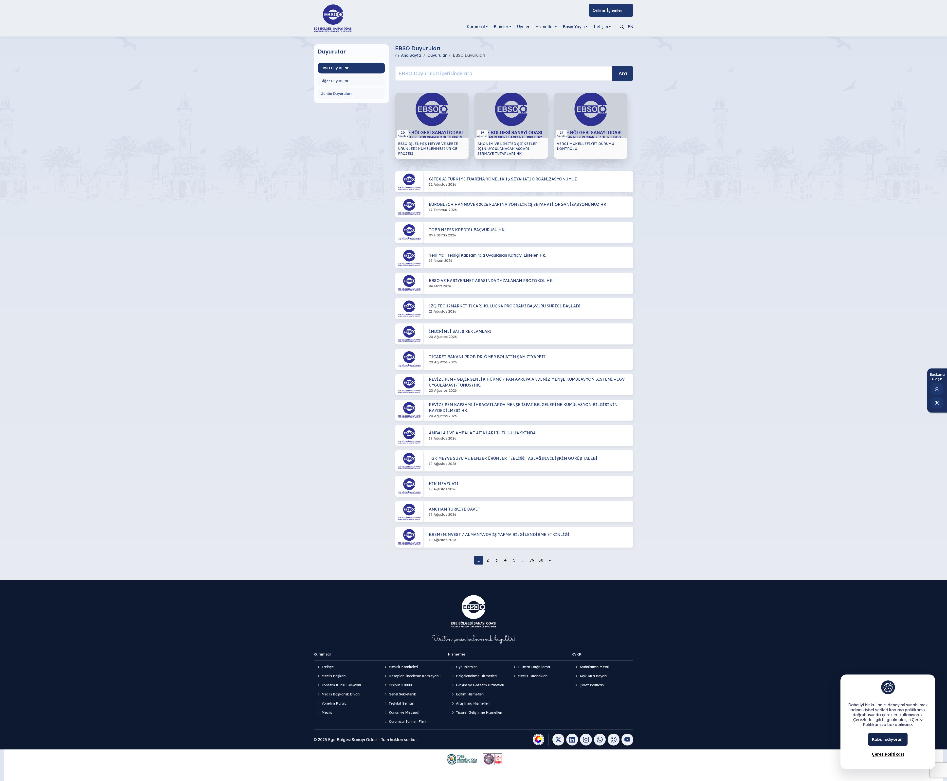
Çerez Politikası (592, 685)
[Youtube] (627, 740)
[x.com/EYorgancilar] (937, 403)
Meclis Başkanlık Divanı (341, 694)
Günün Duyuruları (336, 93)
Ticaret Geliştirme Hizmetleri (479, 712)
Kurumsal (476, 26)
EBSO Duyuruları (335, 68)
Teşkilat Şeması (401, 703)
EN (630, 26)
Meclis (327, 712)
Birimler (501, 26)
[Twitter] (558, 740)
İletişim (601, 26)
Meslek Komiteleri (403, 667)
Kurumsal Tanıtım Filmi (407, 721)
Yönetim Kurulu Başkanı (341, 685)
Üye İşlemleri (466, 667)
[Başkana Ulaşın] (937, 389)
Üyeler (523, 26)
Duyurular (437, 55)
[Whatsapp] (600, 740)
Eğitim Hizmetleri (470, 694)
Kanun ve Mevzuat (404, 712)
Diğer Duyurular (334, 81)
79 (532, 560)
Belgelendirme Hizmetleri (476, 676)
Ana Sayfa (411, 55)
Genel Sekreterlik (402, 694)
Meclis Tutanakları (532, 676)
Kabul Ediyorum (888, 739)
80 (540, 560)
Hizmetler (544, 26)
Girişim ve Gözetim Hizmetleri (480, 685)
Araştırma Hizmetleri (473, 703)
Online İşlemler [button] (607, 10)
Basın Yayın (574, 26)
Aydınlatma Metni (594, 667)
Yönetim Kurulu (334, 703)
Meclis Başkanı (334, 676)
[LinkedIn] (572, 740)
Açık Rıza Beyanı (593, 676)
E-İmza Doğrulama (534, 667)
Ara (623, 73)
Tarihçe (328, 667)
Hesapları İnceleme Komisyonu (414, 676)
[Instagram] (586, 740)
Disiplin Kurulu (400, 685)
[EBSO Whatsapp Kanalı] (614, 740)
